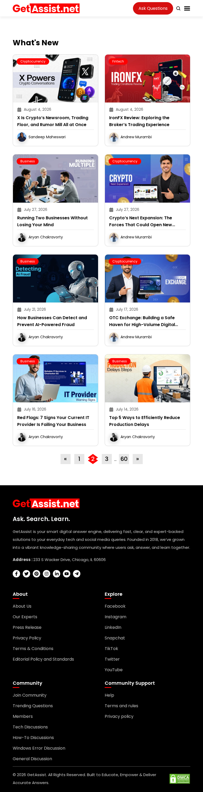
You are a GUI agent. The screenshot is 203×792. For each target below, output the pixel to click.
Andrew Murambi (136, 137)
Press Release (27, 627)
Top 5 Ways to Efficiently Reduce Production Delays (144, 421)
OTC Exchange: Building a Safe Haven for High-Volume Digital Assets (142, 321)
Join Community (30, 695)
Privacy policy (119, 716)
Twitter (112, 659)
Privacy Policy (27, 638)
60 (124, 459)
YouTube (114, 670)
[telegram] (76, 573)
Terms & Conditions (33, 649)
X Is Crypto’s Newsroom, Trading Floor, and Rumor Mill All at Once (52, 121)
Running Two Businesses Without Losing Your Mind (52, 221)
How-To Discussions (33, 738)
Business (27, 161)
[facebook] (16, 573)
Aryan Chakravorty (46, 236)
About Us (22, 606)
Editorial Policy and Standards (43, 659)
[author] (21, 137)
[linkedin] (56, 573)
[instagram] (46, 573)
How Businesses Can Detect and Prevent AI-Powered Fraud (52, 321)
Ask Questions (153, 8)
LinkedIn (113, 627)
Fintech (118, 61)
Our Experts (25, 617)
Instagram (115, 617)
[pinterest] (36, 573)
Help (109, 695)
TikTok (111, 649)
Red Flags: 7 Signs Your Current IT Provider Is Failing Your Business (53, 421)
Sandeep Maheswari (47, 137)
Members (23, 716)
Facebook (115, 606)
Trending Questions (33, 706)
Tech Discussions (30, 727)
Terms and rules (121, 706)
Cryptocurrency (32, 61)
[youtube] (66, 573)
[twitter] (26, 573)
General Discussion (32, 759)
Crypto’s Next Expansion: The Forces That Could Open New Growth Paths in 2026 (140, 221)
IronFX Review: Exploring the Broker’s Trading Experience (139, 121)
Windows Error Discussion (39, 748)
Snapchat (115, 638)
